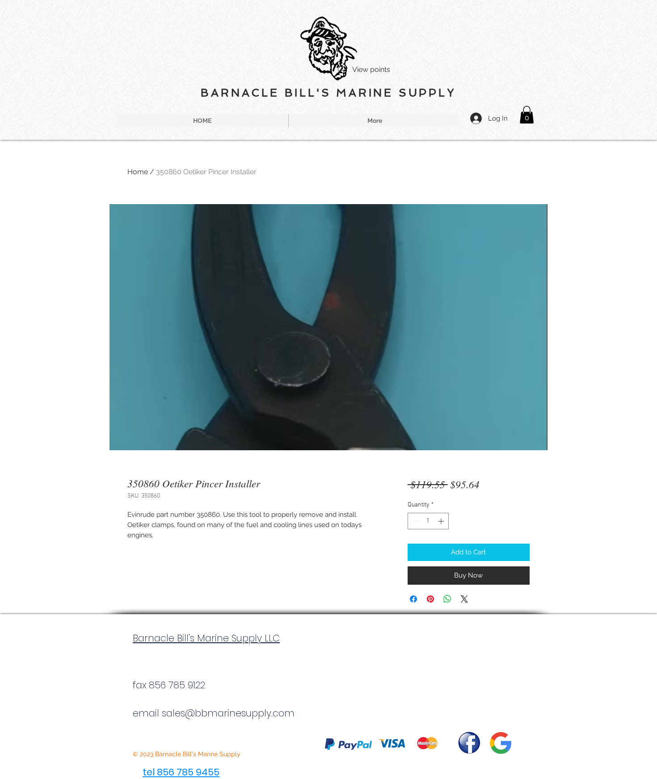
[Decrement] (414, 521)
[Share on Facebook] (413, 599)
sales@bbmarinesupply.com (228, 713)
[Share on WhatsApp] (447, 599)
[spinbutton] (428, 521)
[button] (526, 114)
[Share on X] (464, 599)
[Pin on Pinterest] (430, 599)
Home (137, 172)
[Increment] (441, 521)
